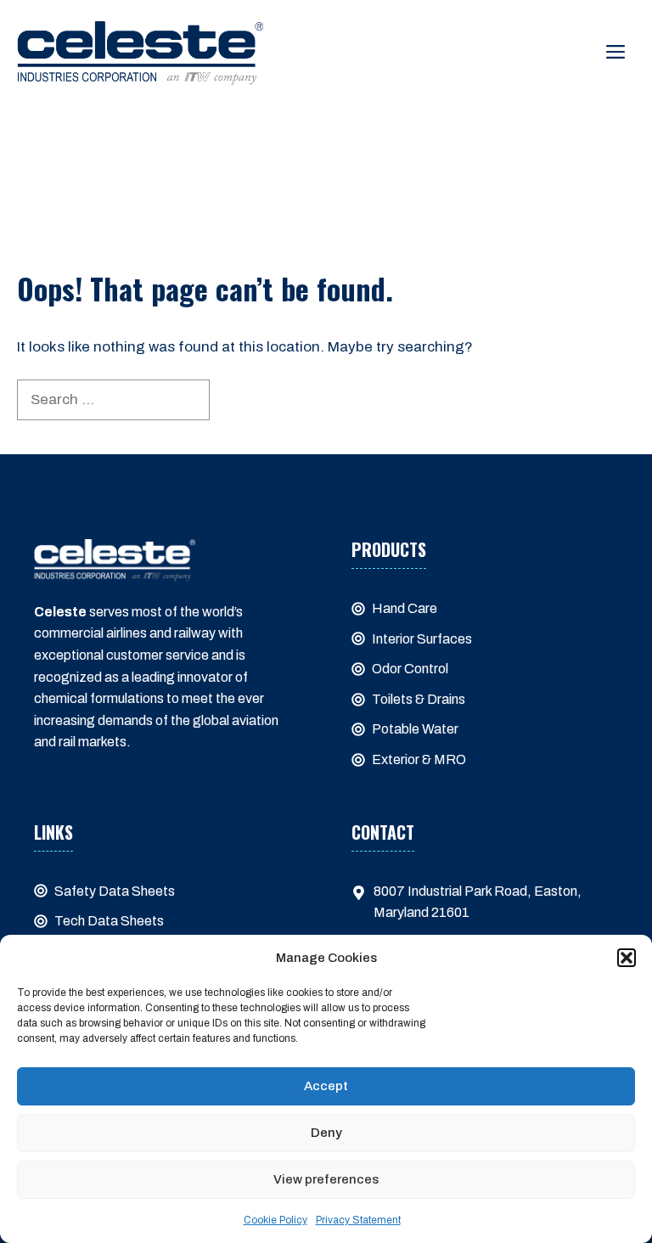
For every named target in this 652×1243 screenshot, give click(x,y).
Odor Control (410, 668)
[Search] (238, 400)
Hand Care (404, 608)
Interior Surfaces (422, 639)
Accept (326, 1086)
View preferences (326, 1179)
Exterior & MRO (419, 759)
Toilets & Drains (418, 699)
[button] (626, 957)
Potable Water (415, 729)
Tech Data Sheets (109, 921)
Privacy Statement (358, 1220)
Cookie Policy (275, 1220)
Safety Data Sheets (114, 891)
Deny (326, 1132)
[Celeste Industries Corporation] (140, 52)
